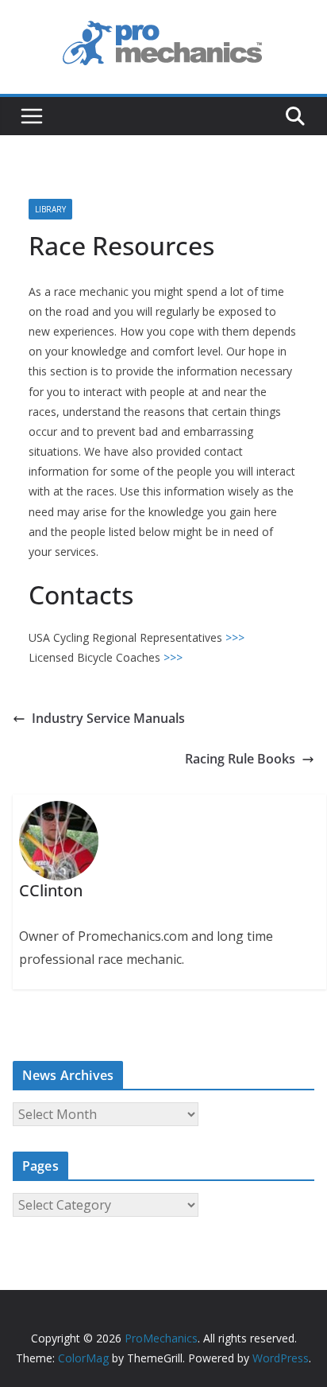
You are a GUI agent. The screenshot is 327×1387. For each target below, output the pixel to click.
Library (50, 209)
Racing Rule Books (240, 758)
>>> (234, 637)
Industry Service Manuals (108, 718)
